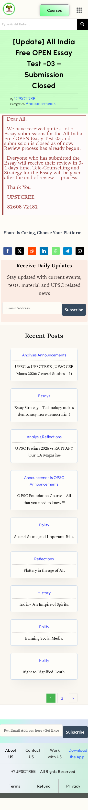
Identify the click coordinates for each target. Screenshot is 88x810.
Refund (44, 786)
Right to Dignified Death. (44, 672)
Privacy (73, 786)
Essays (44, 395)
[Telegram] (67, 251)
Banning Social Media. (44, 638)
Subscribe (74, 309)
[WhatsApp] (56, 251)
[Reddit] (31, 251)
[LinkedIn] (43, 251)
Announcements (40, 103)
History (44, 592)
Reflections (52, 436)
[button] (79, 10)
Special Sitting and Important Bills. (44, 537)
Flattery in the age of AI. (44, 571)
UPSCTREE (24, 98)
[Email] (79, 251)
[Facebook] (7, 251)
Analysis (29, 354)
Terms (14, 786)
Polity (44, 524)
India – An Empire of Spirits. (44, 605)
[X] (19, 251)
